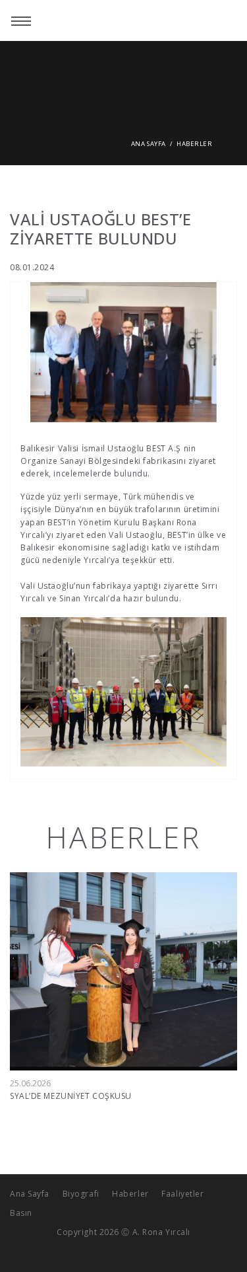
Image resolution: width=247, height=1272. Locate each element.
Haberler (193, 143)
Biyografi (81, 1193)
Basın (21, 1212)
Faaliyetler (182, 1193)
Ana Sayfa (148, 143)
